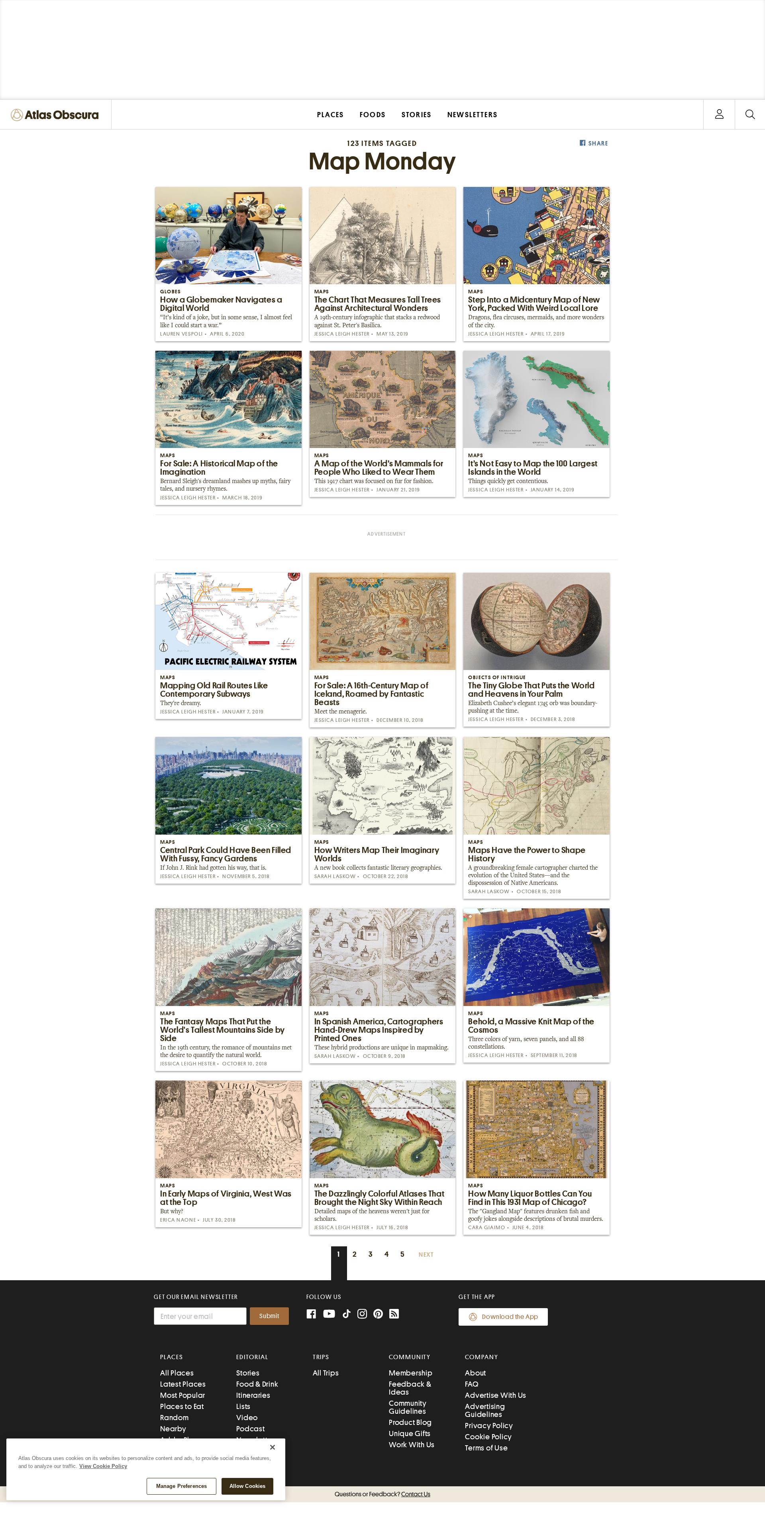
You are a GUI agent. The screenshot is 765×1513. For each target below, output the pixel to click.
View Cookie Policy (103, 1466)
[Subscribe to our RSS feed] (394, 1314)
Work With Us (412, 1444)
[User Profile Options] (719, 115)
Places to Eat (182, 1406)
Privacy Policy (489, 1425)
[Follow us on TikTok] (346, 1315)
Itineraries (253, 1395)
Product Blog (410, 1422)
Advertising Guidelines (485, 1410)
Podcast (250, 1428)
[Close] (272, 1447)
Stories (247, 1373)
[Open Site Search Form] (750, 115)
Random (174, 1417)
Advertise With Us (495, 1395)
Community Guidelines (408, 1407)
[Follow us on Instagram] (362, 1314)
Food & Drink (257, 1384)
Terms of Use (486, 1448)
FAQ (471, 1384)
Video (247, 1417)
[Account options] (719, 114)
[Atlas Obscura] (56, 115)
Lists (243, 1406)
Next (426, 1255)
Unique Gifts (410, 1433)
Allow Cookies (248, 1486)
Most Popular (182, 1395)
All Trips (326, 1373)
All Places (177, 1373)
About (475, 1373)
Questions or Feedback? (382, 1494)
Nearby (173, 1428)
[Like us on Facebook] (311, 1314)
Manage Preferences (181, 1486)
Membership (411, 1373)
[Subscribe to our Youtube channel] (329, 1314)
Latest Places (183, 1384)
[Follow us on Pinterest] (378, 1314)
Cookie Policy (488, 1436)
